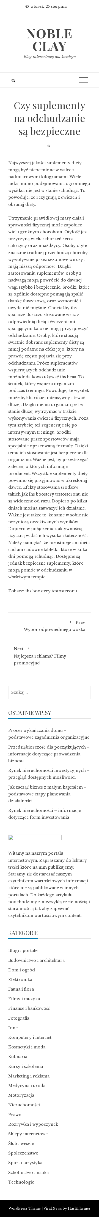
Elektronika (20, 979)
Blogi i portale (22, 950)
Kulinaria (17, 1056)
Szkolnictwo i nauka (28, 1172)
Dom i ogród (21, 970)
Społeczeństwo (23, 1153)
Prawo (14, 1114)
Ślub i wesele (21, 1143)
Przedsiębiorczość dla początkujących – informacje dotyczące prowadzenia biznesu (49, 754)
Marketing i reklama (29, 1076)
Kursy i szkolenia (25, 1066)
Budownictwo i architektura (36, 960)
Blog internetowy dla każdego (50, 56)
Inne (13, 1027)
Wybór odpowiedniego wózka (54, 626)
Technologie (21, 1182)
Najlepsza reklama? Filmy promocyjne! (40, 655)
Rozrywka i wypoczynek (33, 1124)
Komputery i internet (29, 1037)
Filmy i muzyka (24, 998)
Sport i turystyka (25, 1162)
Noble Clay (49, 39)
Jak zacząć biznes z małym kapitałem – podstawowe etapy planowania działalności (47, 794)
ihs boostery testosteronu (51, 590)
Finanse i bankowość (29, 1008)
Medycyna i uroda (26, 1085)
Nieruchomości (24, 1104)
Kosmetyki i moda (26, 1047)
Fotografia (18, 1018)
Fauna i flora (21, 989)
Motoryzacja (21, 1095)
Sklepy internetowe (28, 1133)
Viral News (52, 1208)
